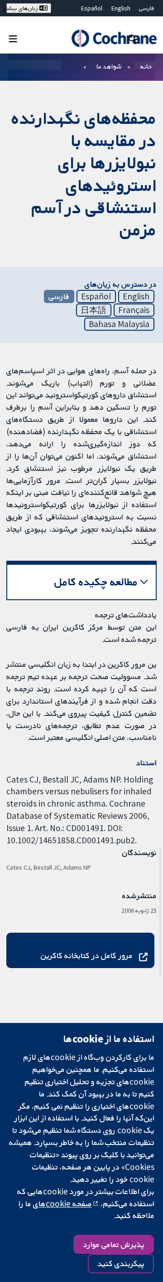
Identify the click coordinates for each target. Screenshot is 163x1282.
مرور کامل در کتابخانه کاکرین (87, 955)
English (120, 8)
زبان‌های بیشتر (22, 8)
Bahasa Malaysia (119, 323)
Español (91, 8)
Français (133, 309)
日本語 (93, 309)
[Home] (114, 38)
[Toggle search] (132, 38)
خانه (146, 66)
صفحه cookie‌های (62, 1203)
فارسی (146, 8)
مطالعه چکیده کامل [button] (96, 581)
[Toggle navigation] (13, 38)
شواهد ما (108, 66)
